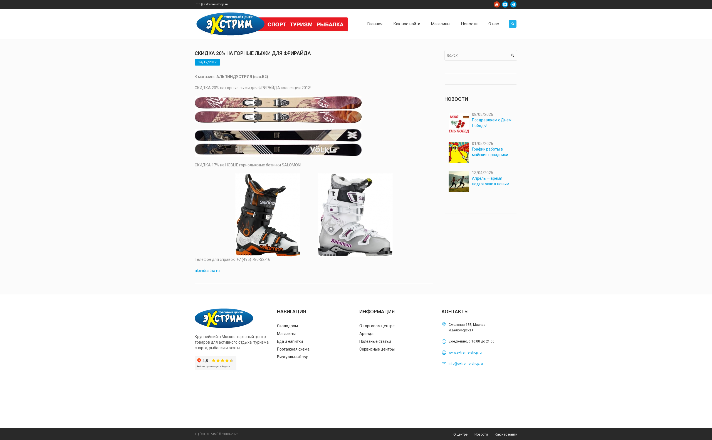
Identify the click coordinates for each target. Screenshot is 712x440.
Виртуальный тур (292, 357)
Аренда (366, 333)
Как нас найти (506, 434)
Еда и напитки (290, 341)
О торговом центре (377, 326)
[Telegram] (513, 4)
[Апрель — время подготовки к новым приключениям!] (459, 181)
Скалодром (287, 326)
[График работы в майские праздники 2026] (459, 152)
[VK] (505, 4)
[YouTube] (497, 4)
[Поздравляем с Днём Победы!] (459, 123)
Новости (481, 434)
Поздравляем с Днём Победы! (491, 123)
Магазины (286, 333)
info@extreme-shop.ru (211, 4)
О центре (460, 434)
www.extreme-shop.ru (465, 352)
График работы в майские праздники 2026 (490, 152)
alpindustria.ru (207, 270)
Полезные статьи (375, 341)
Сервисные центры (377, 349)
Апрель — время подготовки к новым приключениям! (490, 181)
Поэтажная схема (293, 349)
